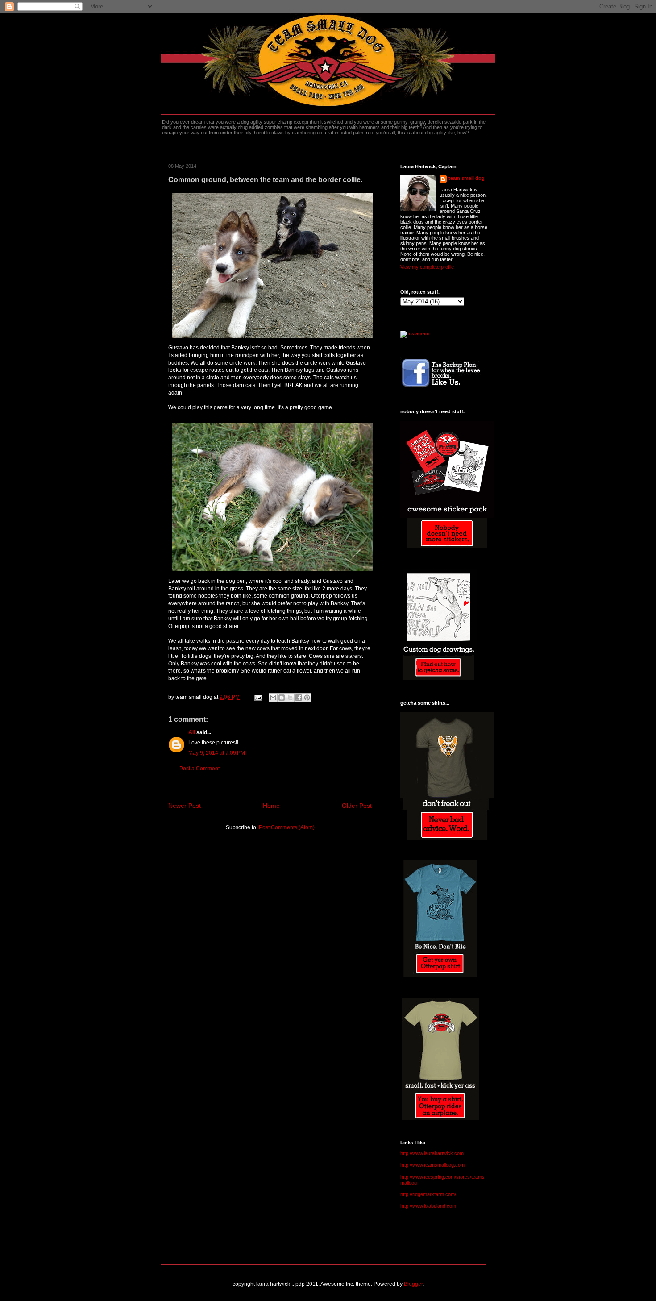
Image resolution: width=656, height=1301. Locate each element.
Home (271, 805)
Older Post (357, 805)
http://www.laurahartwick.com (432, 1153)
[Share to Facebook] (298, 697)
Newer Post (184, 805)
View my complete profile (427, 267)
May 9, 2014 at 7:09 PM (216, 753)
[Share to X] (290, 697)
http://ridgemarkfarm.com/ (428, 1194)
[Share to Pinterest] (307, 697)
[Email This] (273, 697)
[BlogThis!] (281, 697)
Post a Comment (199, 768)
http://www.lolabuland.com (428, 1206)
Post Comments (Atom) (287, 827)
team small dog (466, 178)
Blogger (413, 1284)
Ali (191, 732)
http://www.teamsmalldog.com (432, 1165)
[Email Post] (258, 697)
